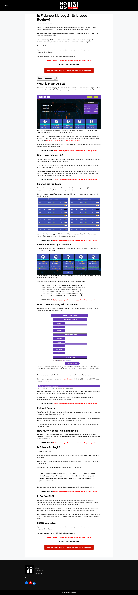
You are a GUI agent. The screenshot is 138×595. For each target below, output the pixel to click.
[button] (54, 78)
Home (6, 5)
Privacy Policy (39, 573)
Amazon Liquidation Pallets (72, 140)
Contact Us (39, 571)
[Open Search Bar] (132, 5)
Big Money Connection (53, 140)
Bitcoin (64, 379)
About (37, 568)
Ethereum (70, 379)
